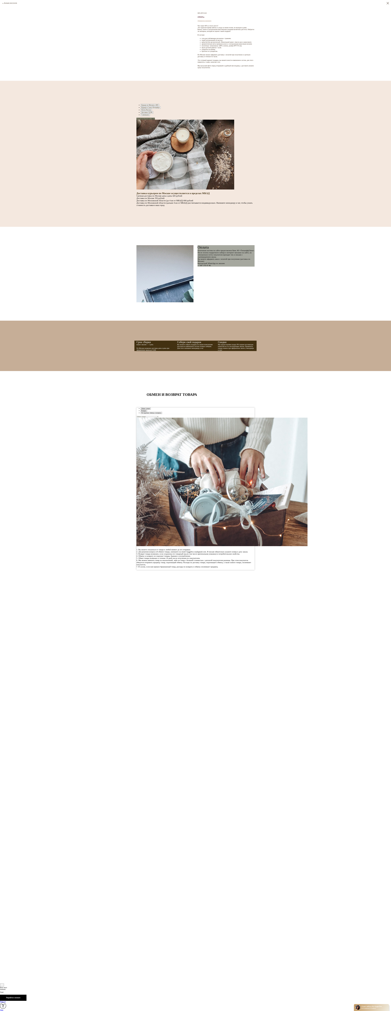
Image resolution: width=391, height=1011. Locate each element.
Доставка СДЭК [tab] (147, 112)
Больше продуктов (10, 3)
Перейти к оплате (13, 998)
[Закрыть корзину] (2, 985)
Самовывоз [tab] (145, 115)
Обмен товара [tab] (145, 408)
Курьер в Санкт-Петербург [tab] (150, 107)
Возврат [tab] (143, 411)
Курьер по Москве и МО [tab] (149, 105)
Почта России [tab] (146, 110)
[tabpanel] (195, 164)
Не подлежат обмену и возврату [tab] (151, 413)
